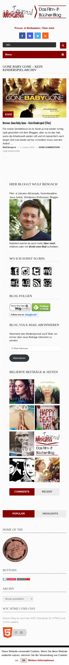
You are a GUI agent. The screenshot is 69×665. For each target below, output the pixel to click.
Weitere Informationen (41, 660)
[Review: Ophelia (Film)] (21, 392)
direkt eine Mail (38, 246)
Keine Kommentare (49, 147)
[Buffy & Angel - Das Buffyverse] (21, 470)
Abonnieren (19, 358)
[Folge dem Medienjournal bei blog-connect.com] (20, 310)
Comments (21, 491)
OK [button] (23, 660)
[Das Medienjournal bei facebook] (14, 275)
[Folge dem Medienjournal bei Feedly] (41, 310)
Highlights (50, 513)
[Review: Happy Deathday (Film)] (47, 418)
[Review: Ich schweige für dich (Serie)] (47, 392)
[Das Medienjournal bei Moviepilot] (47, 275)
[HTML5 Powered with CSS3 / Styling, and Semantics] (16, 637)
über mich (49, 243)
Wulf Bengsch (9, 147)
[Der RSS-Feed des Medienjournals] (36, 287)
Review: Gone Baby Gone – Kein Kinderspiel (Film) (27, 123)
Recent (47, 491)
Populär (18, 513)
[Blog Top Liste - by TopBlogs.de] (23, 579)
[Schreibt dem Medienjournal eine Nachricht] (47, 287)
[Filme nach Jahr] (47, 444)
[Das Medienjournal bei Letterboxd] (14, 287)
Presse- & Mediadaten (27, 28)
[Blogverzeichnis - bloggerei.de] (9, 579)
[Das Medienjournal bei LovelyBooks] (26, 287)
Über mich (48, 28)
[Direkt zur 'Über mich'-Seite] (30, 239)
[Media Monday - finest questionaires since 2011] (15, 561)
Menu (8, 54)
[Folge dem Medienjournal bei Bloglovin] (23, 316)
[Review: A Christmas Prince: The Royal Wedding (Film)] (47, 470)
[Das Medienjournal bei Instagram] (25, 275)
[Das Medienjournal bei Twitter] (36, 275)
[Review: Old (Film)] (21, 418)
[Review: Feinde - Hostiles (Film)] (21, 444)
